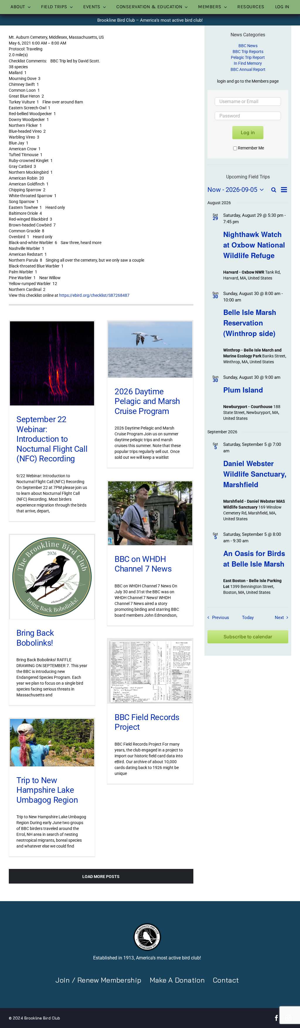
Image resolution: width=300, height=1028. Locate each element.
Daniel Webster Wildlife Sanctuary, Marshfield (255, 473)
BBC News (248, 45)
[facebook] (276, 1018)
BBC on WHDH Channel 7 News (143, 564)
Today (248, 617)
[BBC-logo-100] (147, 924)
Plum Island (243, 390)
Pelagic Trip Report (248, 57)
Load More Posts (101, 876)
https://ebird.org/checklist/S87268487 (94, 295)
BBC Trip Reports (248, 51)
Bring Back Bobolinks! (35, 638)
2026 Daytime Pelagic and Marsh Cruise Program (147, 401)
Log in (248, 132)
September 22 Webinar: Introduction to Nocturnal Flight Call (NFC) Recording (51, 439)
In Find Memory (248, 63)
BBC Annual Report (248, 69)
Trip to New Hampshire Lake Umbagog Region (47, 790)
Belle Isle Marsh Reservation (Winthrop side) (249, 322)
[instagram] (288, 1018)
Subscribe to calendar (248, 637)
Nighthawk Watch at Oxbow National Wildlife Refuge (254, 244)
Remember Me (251, 148)
